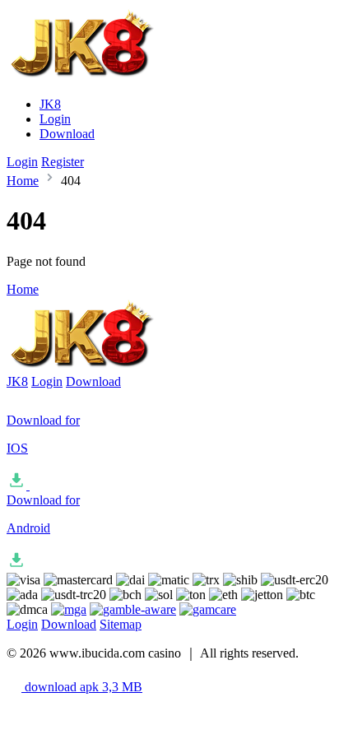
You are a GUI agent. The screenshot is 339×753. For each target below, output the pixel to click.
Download (67, 134)
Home (23, 181)
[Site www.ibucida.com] (103, 76)
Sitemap (121, 624)
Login (55, 119)
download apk (81, 687)
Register (62, 162)
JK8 (50, 104)
